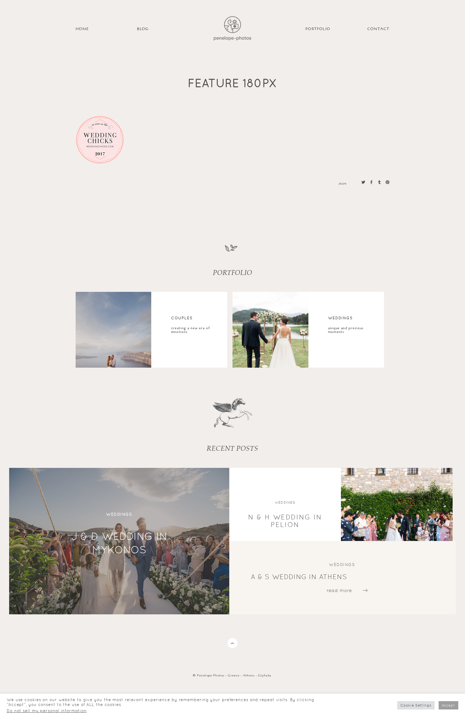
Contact (378, 28)
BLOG (143, 28)
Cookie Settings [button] (415, 705)
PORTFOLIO (317, 28)
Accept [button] (448, 705)
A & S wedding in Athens (299, 577)
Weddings (340, 318)
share (343, 183)
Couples (182, 318)
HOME (82, 28)
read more (339, 590)
